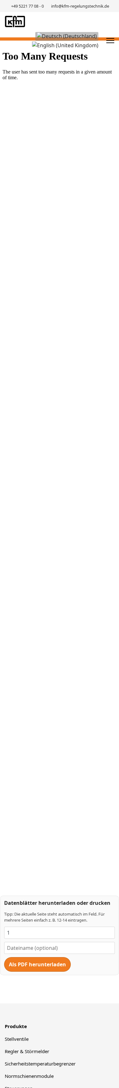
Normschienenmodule (29, 1076)
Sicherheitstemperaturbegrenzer (40, 1063)
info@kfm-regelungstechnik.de (80, 6)
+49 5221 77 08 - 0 (27, 6)
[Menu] (110, 40)
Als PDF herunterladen (37, 964)
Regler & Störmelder (27, 1051)
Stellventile (17, 1039)
